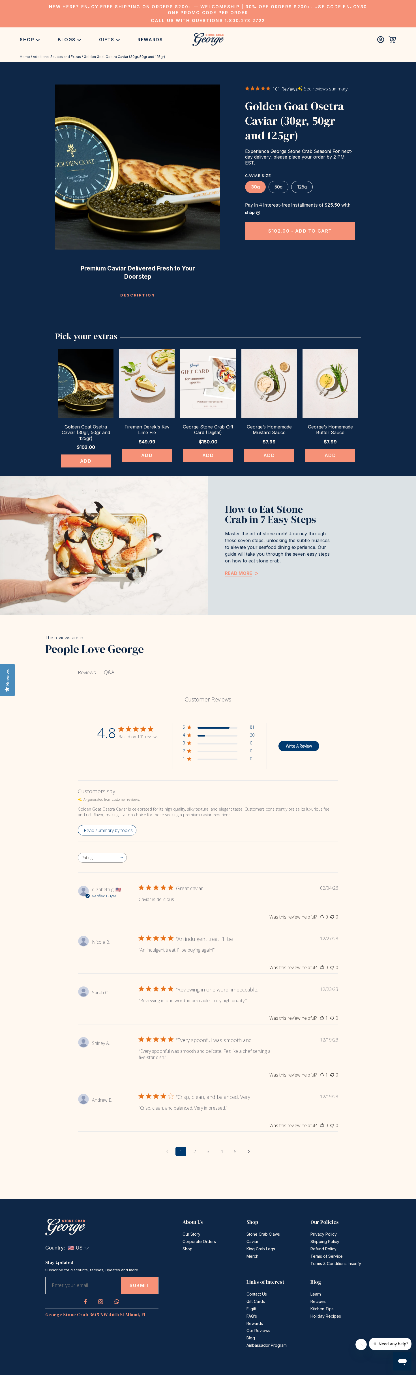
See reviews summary (326, 89)
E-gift (251, 1308)
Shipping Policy (324, 1241)
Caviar (252, 1241)
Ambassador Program (266, 1345)
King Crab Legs (260, 1248)
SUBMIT (140, 1285)
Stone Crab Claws (263, 1234)
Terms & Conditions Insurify (335, 1263)
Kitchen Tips (322, 1308)
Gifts (106, 39)
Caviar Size (258, 175)
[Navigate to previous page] (167, 1151)
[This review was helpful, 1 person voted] (322, 1018)
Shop (27, 39)
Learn (315, 1294)
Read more (238, 573)
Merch (252, 1256)
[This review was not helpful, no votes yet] (332, 917)
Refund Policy (323, 1248)
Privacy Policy (323, 1234)
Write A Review (299, 746)
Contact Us (256, 1294)
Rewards (150, 39)
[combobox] (102, 858)
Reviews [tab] (87, 672)
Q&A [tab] (109, 672)
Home (25, 57)
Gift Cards (255, 1301)
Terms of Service (326, 1256)
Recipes (318, 1301)
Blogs (67, 39)
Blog (250, 1337)
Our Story (191, 1234)
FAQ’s (251, 1316)
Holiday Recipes (325, 1316)
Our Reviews (258, 1330)
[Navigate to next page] (248, 1151)
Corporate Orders (199, 1241)
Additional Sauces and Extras (57, 57)
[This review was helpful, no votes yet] (322, 917)
